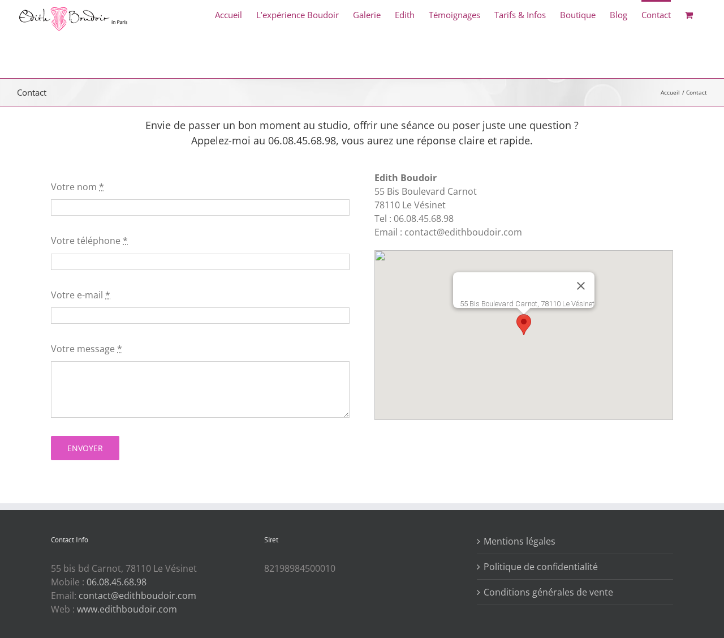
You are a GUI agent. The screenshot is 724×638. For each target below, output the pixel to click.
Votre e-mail (80, 295)
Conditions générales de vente (548, 592)
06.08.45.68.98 (116, 582)
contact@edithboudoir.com (137, 595)
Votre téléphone (89, 240)
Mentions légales (519, 541)
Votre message (86, 348)
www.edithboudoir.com (127, 609)
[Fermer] (580, 285)
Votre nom (77, 187)
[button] (523, 324)
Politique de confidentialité (541, 566)
